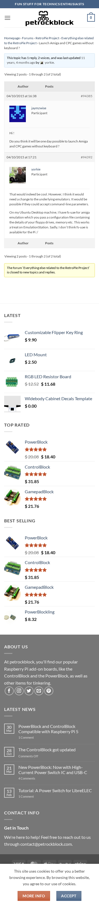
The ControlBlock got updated (47, 749)
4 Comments (35, 778)
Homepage (12, 38)
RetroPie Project (47, 38)
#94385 (86, 96)
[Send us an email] (38, 691)
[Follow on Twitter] (29, 691)
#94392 (86, 157)
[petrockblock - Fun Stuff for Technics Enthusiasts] (49, 18)
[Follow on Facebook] (9, 691)
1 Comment (34, 737)
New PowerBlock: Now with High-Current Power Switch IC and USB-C (52, 769)
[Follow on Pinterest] (48, 691)
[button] (7, 17)
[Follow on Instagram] (19, 691)
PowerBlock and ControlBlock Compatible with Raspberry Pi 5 (48, 729)
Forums (27, 38)
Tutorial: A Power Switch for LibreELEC (55, 790)
